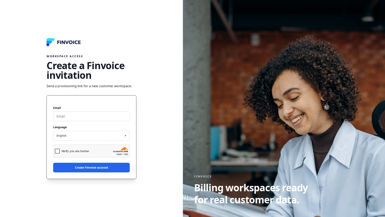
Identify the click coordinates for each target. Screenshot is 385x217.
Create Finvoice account (91, 167)
